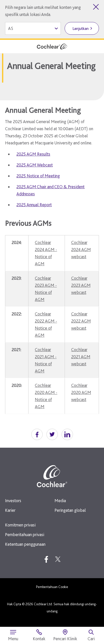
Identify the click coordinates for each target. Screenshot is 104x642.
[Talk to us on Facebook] (46, 559)
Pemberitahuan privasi (24, 534)
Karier (10, 510)
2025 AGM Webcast (34, 164)
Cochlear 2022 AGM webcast (81, 321)
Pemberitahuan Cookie (52, 587)
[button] (37, 434)
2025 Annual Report (34, 204)
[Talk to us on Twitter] (58, 559)
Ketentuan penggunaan (25, 544)
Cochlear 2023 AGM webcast (81, 285)
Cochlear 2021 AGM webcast (80, 356)
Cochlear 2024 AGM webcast (81, 249)
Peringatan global (70, 510)
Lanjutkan (80, 28)
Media (60, 500)
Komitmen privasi (20, 524)
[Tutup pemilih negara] (96, 7)
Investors (13, 500)
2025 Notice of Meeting (38, 175)
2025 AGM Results (33, 154)
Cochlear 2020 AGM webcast (81, 392)
